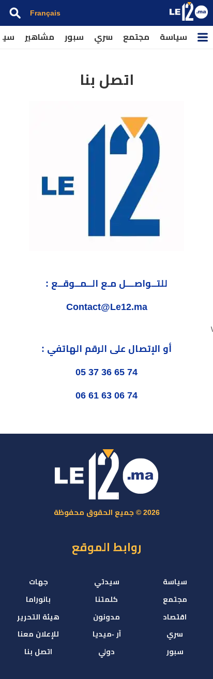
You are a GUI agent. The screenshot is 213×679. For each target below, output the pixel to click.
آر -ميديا (107, 634)
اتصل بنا (38, 651)
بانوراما (38, 599)
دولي (106, 651)
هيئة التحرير (38, 617)
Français (45, 13)
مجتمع (136, 37)
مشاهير (39, 37)
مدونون (106, 617)
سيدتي (106, 582)
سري (103, 37)
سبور (74, 37)
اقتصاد (175, 617)
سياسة (173, 37)
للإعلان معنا (38, 634)
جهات (38, 582)
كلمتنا (106, 599)
